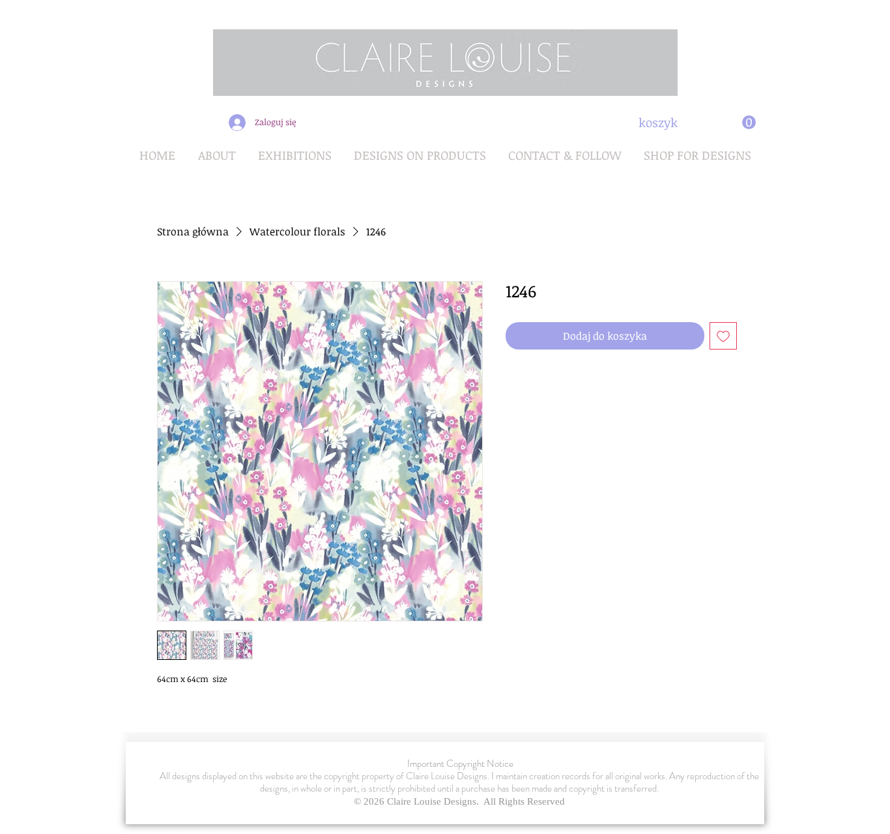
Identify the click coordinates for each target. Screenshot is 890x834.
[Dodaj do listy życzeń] (723, 336)
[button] (697, 122)
